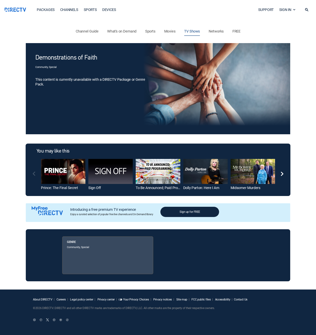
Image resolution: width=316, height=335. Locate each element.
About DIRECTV (42, 299)
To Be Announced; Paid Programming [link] (165, 187)
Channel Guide (87, 31)
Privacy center (106, 299)
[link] (63, 171)
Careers (61, 299)
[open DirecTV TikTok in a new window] (67, 319)
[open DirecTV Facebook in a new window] (41, 319)
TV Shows (192, 31)
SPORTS (90, 9)
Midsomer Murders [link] (245, 187)
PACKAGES (46, 9)
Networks (216, 31)
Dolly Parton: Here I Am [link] (201, 187)
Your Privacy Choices (136, 299)
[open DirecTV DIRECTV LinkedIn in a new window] (34, 319)
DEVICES (109, 9)
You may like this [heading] (53, 151)
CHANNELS (69, 9)
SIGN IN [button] (285, 9)
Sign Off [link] (94, 187)
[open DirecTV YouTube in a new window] (60, 319)
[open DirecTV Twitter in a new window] (47, 319)
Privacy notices (162, 299)
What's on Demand (121, 31)
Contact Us (240, 299)
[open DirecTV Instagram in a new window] (54, 319)
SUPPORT (266, 9)
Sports (150, 31)
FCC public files (201, 299)
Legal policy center (81, 299)
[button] (307, 9)
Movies (170, 31)
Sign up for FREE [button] (190, 212)
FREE (236, 31)
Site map (181, 299)
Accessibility (222, 299)
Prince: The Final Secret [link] (59, 187)
